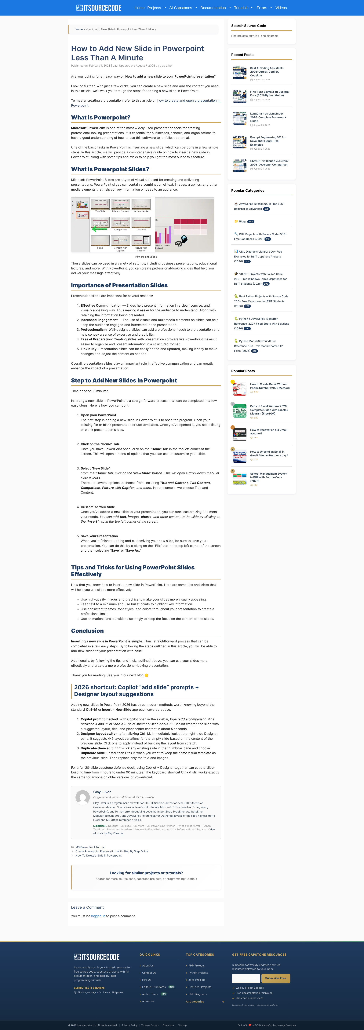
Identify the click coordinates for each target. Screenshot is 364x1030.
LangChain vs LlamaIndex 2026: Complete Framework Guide (268, 117)
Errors (262, 8)
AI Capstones (180, 8)
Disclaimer (168, 1025)
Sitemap (182, 1025)
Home (140, 8)
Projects (154, 8)
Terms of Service (150, 1025)
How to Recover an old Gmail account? (268, 431)
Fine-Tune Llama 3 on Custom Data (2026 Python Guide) (269, 93)
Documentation (213, 8)
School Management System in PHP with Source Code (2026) (268, 477)
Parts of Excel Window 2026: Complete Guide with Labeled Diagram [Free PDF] (269, 409)
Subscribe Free (275, 978)
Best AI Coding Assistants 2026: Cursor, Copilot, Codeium (267, 71)
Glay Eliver (102, 792)
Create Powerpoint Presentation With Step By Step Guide (111, 851)
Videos (281, 8)
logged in (98, 916)
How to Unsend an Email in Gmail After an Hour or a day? (269, 453)
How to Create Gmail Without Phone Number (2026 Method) (270, 385)
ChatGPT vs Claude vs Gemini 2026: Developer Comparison (269, 162)
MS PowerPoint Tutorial (90, 847)
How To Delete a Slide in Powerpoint (98, 855)
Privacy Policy (129, 1025)
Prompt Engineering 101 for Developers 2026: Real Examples (268, 141)
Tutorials (241, 8)
